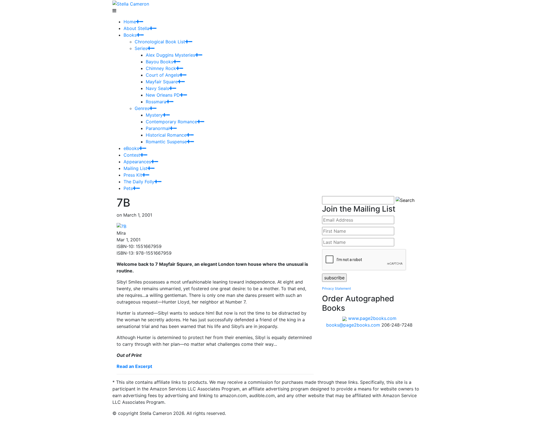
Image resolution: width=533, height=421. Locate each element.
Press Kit (133, 175)
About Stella (136, 28)
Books (130, 35)
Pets (128, 188)
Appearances (137, 161)
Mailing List (135, 168)
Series (141, 48)
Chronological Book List (160, 41)
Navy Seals (157, 88)
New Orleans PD (163, 95)
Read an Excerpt (134, 366)
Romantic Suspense (166, 141)
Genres (142, 108)
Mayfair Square (162, 81)
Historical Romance (166, 135)
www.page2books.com (372, 318)
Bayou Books (159, 61)
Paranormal (158, 128)
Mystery (154, 115)
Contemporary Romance (171, 121)
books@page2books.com (353, 325)
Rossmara (156, 101)
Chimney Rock (161, 68)
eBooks (131, 148)
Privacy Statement (336, 288)
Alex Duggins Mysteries (170, 55)
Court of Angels (162, 75)
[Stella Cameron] (130, 3)
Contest (132, 155)
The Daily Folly (139, 181)
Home (130, 21)
